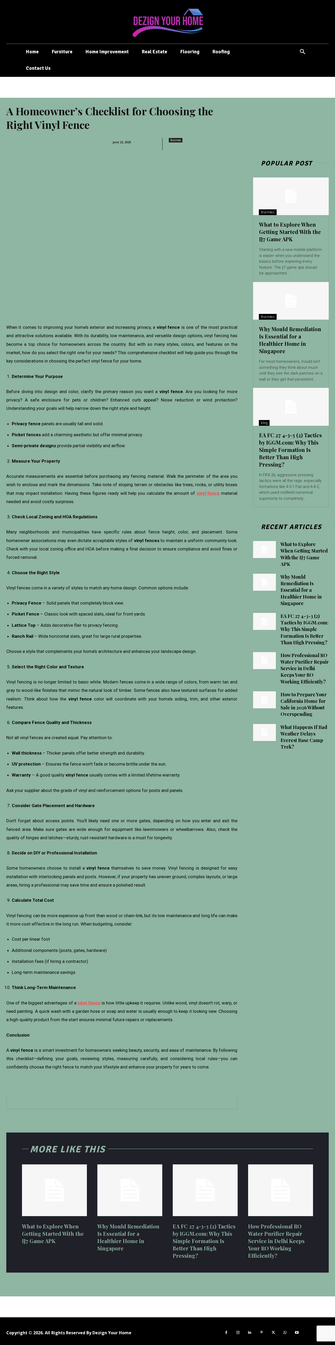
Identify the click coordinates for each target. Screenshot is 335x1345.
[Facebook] (226, 1332)
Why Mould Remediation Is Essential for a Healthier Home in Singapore (290, 339)
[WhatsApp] (285, 1332)
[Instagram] (238, 1332)
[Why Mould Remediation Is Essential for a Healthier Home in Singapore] (291, 301)
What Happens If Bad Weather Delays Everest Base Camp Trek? (304, 737)
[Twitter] (273, 1332)
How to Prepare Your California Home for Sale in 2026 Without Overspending (304, 704)
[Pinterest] (261, 1332)
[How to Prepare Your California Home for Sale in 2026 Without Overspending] (264, 699)
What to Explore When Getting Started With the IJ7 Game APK (290, 232)
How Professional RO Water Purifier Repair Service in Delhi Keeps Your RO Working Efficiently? (305, 668)
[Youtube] (297, 1332)
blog (264, 423)
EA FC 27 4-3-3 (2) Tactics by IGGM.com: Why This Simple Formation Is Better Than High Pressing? (290, 450)
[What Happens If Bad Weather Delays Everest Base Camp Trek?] (264, 732)
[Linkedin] (249, 1332)
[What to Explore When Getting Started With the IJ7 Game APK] (291, 196)
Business (175, 140)
